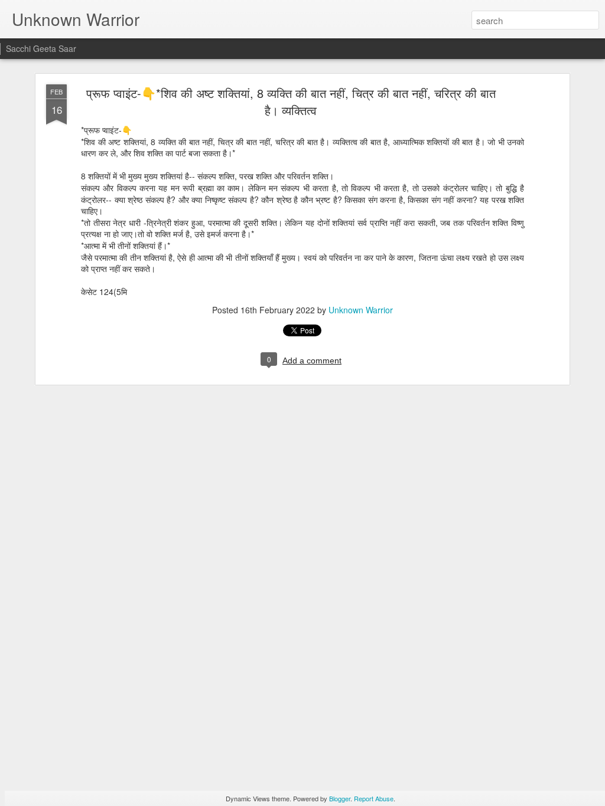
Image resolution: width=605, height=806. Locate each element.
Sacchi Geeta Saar (41, 48)
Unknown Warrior (360, 310)
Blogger (339, 798)
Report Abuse (373, 798)
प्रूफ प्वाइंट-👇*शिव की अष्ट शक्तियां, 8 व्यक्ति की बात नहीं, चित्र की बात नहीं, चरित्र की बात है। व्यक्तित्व (291, 101)
